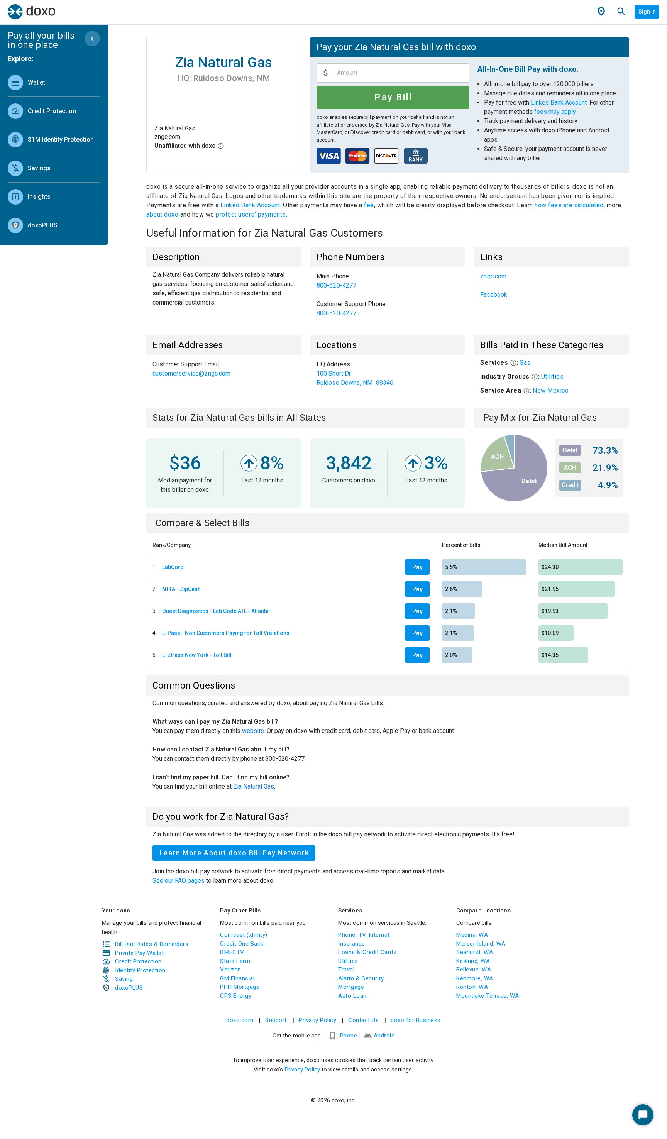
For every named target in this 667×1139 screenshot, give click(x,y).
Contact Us (363, 1020)
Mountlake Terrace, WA (487, 995)
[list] (54, 152)
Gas (525, 362)
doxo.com (239, 1020)
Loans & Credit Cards (367, 952)
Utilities (552, 376)
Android (384, 1035)
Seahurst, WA (474, 952)
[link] (54, 82)
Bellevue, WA (473, 969)
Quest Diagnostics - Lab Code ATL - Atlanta (215, 611)
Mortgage (351, 986)
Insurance (351, 943)
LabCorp (172, 567)
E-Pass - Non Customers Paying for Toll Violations (225, 633)
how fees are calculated (569, 205)
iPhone (348, 1035)
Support (276, 1020)
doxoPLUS (129, 987)
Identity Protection (140, 970)
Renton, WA (472, 986)
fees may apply (555, 111)
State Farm (235, 961)
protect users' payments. (251, 214)
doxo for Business (416, 1020)
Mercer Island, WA (481, 943)
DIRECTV (232, 952)
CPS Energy (235, 995)
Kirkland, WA (473, 961)
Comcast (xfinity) (243, 934)
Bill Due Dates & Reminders (151, 944)
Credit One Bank (242, 943)
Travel (346, 969)
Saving (124, 978)
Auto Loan (352, 995)
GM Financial (237, 978)
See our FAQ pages (179, 880)
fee (369, 205)
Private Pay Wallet (139, 952)
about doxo (163, 214)
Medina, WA (472, 934)
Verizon (230, 969)
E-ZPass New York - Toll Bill (197, 655)
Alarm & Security (361, 978)
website (253, 731)
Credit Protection (138, 961)
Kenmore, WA (474, 978)
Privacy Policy (317, 1020)
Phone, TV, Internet (364, 934)
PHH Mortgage (239, 986)
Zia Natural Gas (253, 786)
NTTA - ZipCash (181, 589)
